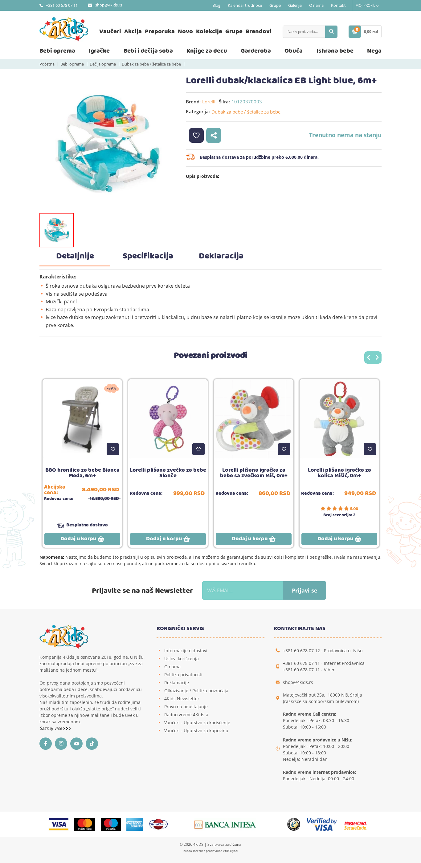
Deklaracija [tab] (221, 256)
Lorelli (208, 101)
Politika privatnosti (183, 674)
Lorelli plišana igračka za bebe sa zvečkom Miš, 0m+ (254, 473)
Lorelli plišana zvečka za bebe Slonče (168, 473)
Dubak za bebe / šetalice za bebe (151, 64)
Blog (216, 5)
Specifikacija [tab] (148, 256)
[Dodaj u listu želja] (113, 449)
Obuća (293, 51)
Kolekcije (209, 31)
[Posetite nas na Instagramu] (62, 743)
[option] (108, 143)
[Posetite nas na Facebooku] (47, 743)
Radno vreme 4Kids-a (186, 714)
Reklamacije (176, 682)
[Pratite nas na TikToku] (93, 743)
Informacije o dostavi (185, 650)
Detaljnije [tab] (75, 256)
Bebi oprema (57, 51)
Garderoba (256, 51)
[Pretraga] (331, 32)
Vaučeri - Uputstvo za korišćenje (197, 722)
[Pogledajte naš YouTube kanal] (78, 743)
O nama (316, 5)
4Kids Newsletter (181, 698)
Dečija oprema (103, 64)
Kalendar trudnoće (245, 5)
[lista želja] (196, 135)
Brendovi (259, 31)
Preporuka (160, 31)
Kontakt (338, 5)
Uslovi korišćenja (181, 658)
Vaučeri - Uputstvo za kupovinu (196, 730)
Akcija (133, 31)
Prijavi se (304, 590)
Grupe (275, 5)
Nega (374, 51)
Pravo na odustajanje (186, 706)
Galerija (295, 5)
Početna (47, 64)
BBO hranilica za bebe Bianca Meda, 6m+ (82, 473)
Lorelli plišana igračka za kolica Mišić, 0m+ (339, 473)
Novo (185, 31)
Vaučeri (110, 31)
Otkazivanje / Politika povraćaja (196, 690)
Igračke (99, 51)
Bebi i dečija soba (148, 51)
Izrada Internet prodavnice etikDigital (210, 851)
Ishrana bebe (335, 51)
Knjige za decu (206, 51)
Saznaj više (51, 728)
